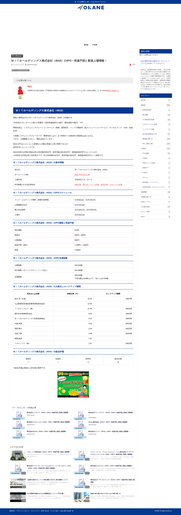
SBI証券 (78, 184)
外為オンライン (155, 202)
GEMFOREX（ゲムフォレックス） (156, 187)
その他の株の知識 (156, 119)
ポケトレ (156, 177)
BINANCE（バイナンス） (156, 182)
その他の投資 (155, 207)
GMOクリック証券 (156, 163)
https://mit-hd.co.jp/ (82, 174)
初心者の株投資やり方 (156, 134)
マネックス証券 (116, 184)
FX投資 (94, 44)
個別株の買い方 (156, 139)
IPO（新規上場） (17, 56)
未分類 (155, 100)
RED (134, 64)
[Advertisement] (90, 26)
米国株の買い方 (155, 197)
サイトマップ (35, 511)
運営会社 (12, 511)
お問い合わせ (45, 511)
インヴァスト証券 (156, 129)
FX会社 (156, 158)
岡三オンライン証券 (91, 184)
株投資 (86, 44)
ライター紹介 (54, 511)
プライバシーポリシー (23, 511)
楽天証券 (104, 184)
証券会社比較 (156, 110)
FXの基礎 (156, 153)
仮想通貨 (155, 192)
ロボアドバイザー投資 (156, 124)
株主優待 (156, 115)
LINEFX (156, 172)
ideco (155, 216)
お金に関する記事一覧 (67, 511)
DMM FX (156, 168)
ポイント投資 (155, 211)
